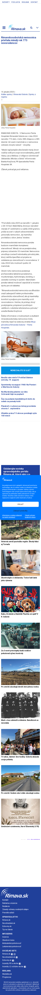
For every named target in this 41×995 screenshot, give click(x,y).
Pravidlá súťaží (8, 913)
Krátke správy (6, 94)
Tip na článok (7, 929)
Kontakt (34, 2)
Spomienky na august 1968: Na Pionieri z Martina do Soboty (18, 385)
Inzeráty (6, 2)
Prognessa (6, 977)
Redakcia (6, 906)
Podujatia (15, 2)
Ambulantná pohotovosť (12, 943)
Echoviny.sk (7, 926)
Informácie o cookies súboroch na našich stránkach (12, 516)
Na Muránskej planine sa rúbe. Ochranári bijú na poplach (14, 393)
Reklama (25, 2)
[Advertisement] (20, 66)
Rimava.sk (6, 920)
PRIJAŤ (20, 504)
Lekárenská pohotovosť (12, 946)
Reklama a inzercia (9, 903)
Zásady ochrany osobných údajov (30, 516)
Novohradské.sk (8, 923)
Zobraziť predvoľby (20, 511)
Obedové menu (8, 940)
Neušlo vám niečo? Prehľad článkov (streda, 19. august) (17, 378)
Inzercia (5, 937)
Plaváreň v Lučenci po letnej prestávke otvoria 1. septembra (18, 407)
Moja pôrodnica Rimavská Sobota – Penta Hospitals (18, 325)
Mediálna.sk (7, 974)
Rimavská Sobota (20, 94)
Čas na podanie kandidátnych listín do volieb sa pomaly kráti (18, 400)
